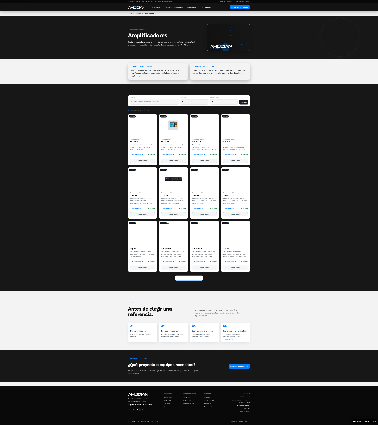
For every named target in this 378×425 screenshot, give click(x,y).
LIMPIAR (244, 102)
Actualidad (207, 403)
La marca (207, 397)
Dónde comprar (239, 1)
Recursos (167, 407)
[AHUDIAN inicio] (136, 7)
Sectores (167, 403)
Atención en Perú (188, 403)
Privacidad (234, 421)
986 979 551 (245, 411)
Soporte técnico (188, 400)
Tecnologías (168, 397)
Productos (139, 13)
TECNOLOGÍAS (154, 7)
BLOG (200, 7)
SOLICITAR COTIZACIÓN (239, 7)
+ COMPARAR (142, 160)
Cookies (241, 421)
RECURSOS (191, 7)
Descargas (222, 1)
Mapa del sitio (208, 407)
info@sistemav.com (243, 405)
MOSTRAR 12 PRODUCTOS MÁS (189, 278)
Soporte (229, 1)
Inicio (130, 13)
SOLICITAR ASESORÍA (239, 366)
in (138, 409)
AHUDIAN (208, 7)
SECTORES (167, 7)
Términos (247, 421)
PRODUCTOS (179, 7)
